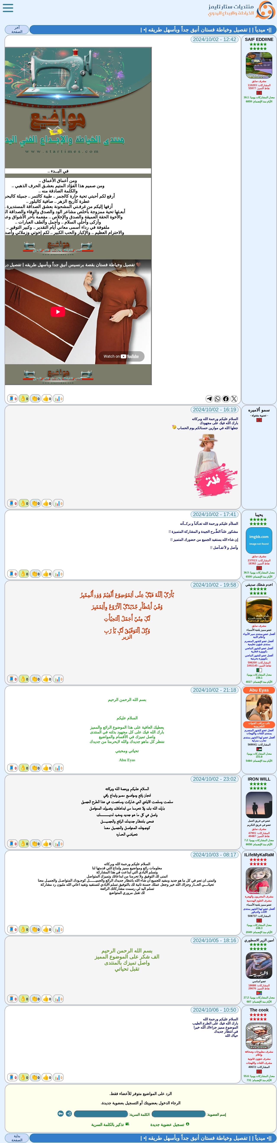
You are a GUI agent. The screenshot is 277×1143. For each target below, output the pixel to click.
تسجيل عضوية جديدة (170, 1124)
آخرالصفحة (16, 30)
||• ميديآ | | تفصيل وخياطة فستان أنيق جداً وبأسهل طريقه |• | (206, 29)
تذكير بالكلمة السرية (110, 1124)
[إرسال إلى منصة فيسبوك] (225, 398)
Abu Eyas (259, 690)
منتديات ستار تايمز (231, 6)
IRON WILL (259, 779)
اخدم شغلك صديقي (259, 584)
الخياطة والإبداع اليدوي (231, 13)
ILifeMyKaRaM (259, 854)
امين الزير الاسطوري (259, 940)
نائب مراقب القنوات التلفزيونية (259, 725)
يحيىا (259, 514)
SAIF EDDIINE (259, 39)
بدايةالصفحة (16, 1138)
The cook (259, 1010)
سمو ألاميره (259, 409)
